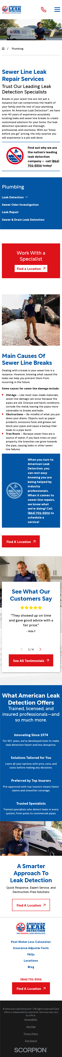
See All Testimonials (28, 660)
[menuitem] (13, 197)
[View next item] (40, 649)
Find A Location (18, 541)
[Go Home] (3, 48)
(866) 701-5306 (31, 979)
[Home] (12, 9)
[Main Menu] (57, 10)
